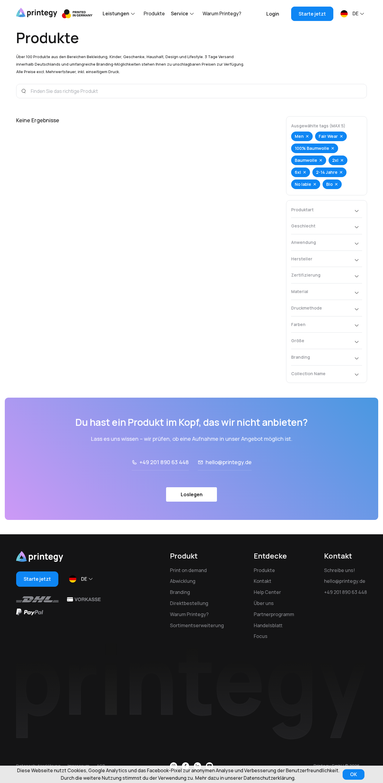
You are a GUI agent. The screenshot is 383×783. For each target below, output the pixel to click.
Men (299, 136)
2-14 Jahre (327, 172)
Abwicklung (182, 581)
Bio (329, 184)
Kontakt (262, 581)
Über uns (264, 603)
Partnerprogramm (274, 614)
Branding (180, 592)
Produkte (154, 13)
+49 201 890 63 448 (164, 462)
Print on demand (188, 570)
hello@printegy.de (229, 462)
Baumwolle (306, 160)
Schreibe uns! (339, 570)
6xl (298, 172)
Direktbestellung (189, 603)
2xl (335, 160)
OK (353, 774)
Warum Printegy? (222, 13)
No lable (303, 184)
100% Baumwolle (312, 148)
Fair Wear (328, 136)
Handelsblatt (268, 625)
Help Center (267, 592)
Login (272, 13)
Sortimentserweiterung (197, 625)
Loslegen (192, 494)
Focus (261, 636)
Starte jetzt (312, 13)
